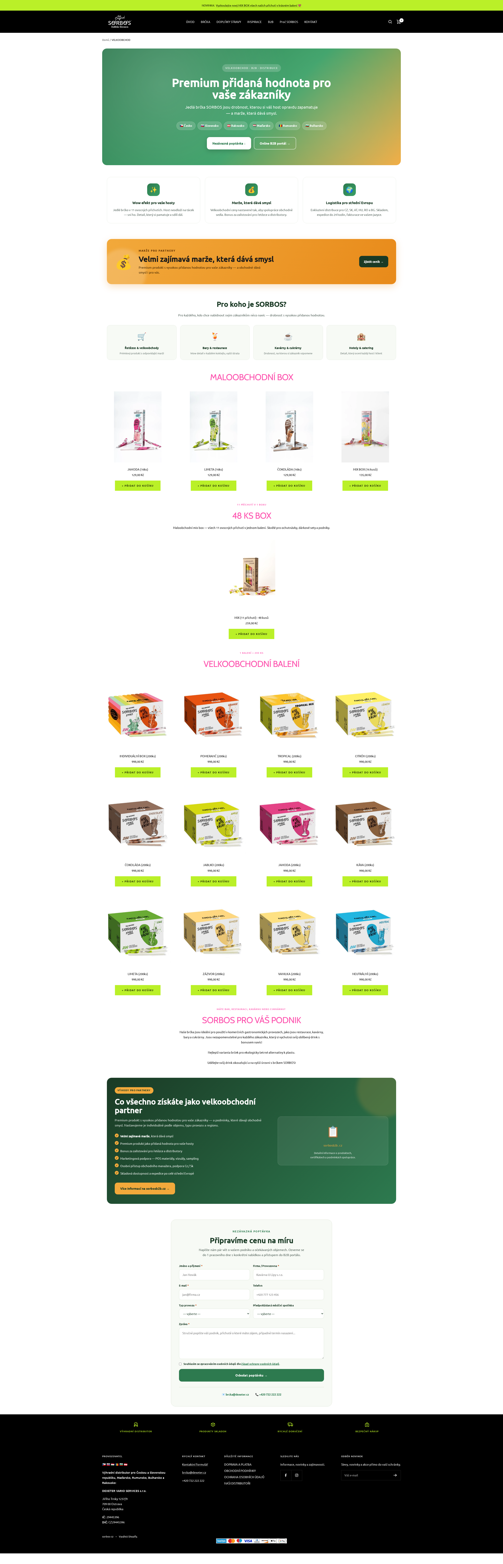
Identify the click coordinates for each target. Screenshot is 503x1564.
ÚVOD (190, 22)
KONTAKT (310, 22)
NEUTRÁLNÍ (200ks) (365, 974)
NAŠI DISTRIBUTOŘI (237, 1483)
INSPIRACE (254, 22)
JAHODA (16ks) (137, 469)
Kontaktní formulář (195, 1464)
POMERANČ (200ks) (213, 756)
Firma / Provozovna (266, 1266)
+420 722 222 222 (270, 1394)
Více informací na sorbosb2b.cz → (145, 1188)
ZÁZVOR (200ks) (214, 974)
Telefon (258, 1285)
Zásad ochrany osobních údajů (260, 1364)
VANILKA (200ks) (289, 974)
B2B (271, 22)
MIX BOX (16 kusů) (365, 469)
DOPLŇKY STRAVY (229, 22)
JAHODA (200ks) (289, 865)
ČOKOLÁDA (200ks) (138, 865)
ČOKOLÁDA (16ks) (289, 469)
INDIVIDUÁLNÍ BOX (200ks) (138, 756)
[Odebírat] (395, 1475)
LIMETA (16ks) (213, 469)
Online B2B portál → (275, 143)
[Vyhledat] (390, 22)
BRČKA (205, 22)
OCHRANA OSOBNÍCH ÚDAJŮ (244, 1477)
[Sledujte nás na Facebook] (285, 1475)
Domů (105, 39)
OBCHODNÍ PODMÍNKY (240, 1470)
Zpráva (184, 1324)
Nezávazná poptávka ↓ (229, 143)
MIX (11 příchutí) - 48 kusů (251, 617)
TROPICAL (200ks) (289, 756)
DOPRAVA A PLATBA (238, 1464)
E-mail (184, 1285)
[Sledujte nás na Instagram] (296, 1475)
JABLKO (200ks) (213, 865)
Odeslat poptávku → (251, 1375)
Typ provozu (187, 1305)
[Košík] (399, 22)
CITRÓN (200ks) (365, 756)
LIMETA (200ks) (138, 974)
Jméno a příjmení (190, 1266)
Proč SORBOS (289, 22)
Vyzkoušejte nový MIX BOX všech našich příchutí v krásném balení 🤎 (258, 5)
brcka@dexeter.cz (237, 1394)
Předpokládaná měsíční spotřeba (273, 1305)
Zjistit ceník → (374, 262)
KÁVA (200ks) (365, 865)
